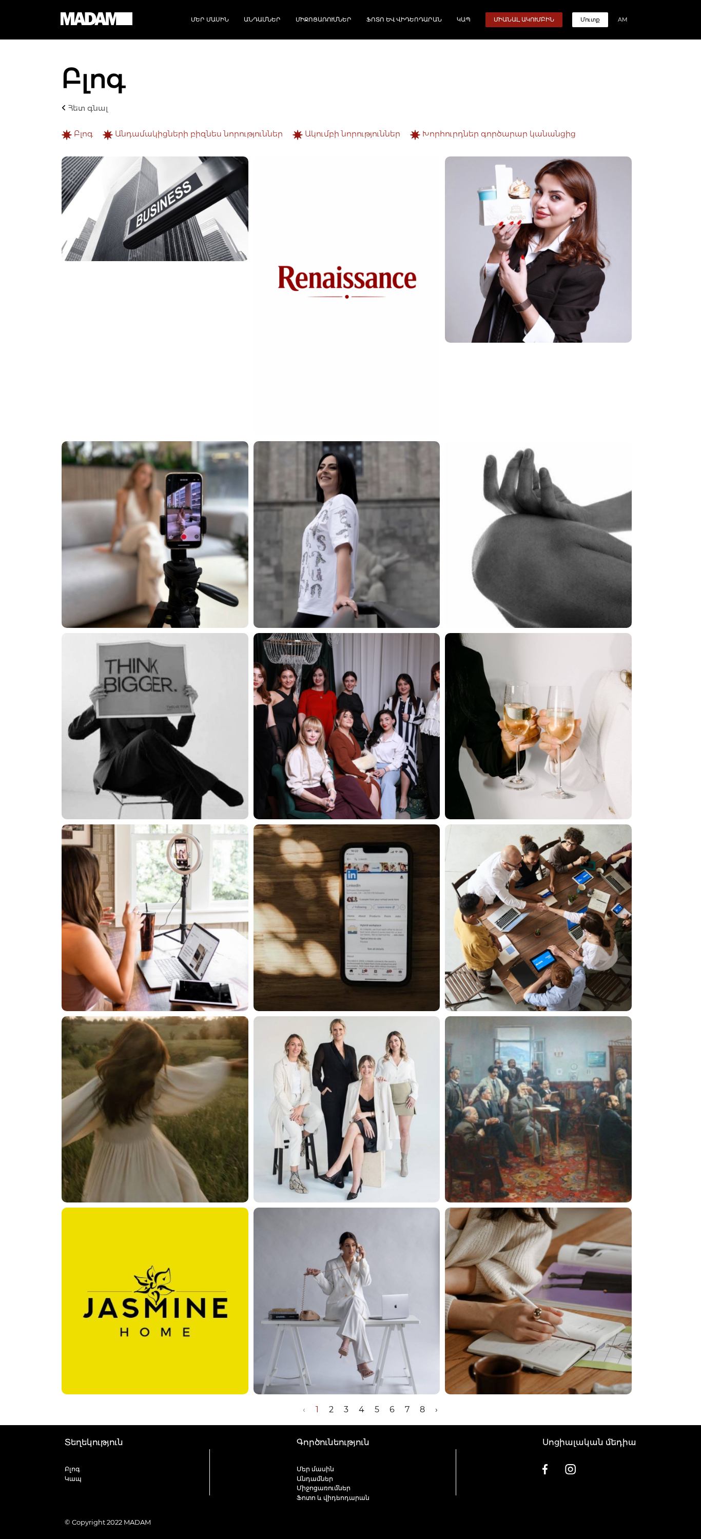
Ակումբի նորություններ (352, 134)
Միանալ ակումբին (524, 19)
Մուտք (590, 19)
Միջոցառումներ (324, 19)
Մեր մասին (210, 19)
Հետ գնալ (87, 108)
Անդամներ (262, 19)
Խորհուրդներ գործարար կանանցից (498, 134)
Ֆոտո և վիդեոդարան (404, 19)
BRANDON (617, 1522)
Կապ (464, 19)
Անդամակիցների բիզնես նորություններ (199, 134)
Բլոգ (83, 134)
